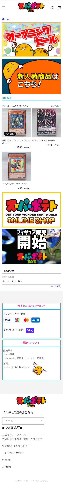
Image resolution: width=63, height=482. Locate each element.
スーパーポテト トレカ (27, 481)
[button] (3, 7)
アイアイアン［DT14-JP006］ (15, 184)
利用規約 (6, 459)
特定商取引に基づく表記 (14, 445)
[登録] (40, 420)
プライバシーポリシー (13, 452)
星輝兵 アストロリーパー (43, 140)
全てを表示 (56, 286)
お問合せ (6, 466)
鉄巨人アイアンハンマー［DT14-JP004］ (16, 141)
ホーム (5, 18)
